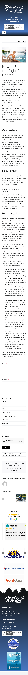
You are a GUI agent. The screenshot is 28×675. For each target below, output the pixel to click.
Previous (17, 41)
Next (23, 41)
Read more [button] (6, 537)
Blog (7, 455)
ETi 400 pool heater (16, 278)
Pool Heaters (11, 455)
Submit (6, 447)
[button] (3, 499)
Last (3, 376)
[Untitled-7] (14, 638)
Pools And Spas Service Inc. (10, 453)
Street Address (6, 386)
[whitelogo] (14, 5)
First (3, 370)
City (3, 392)
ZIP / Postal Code (7, 398)
